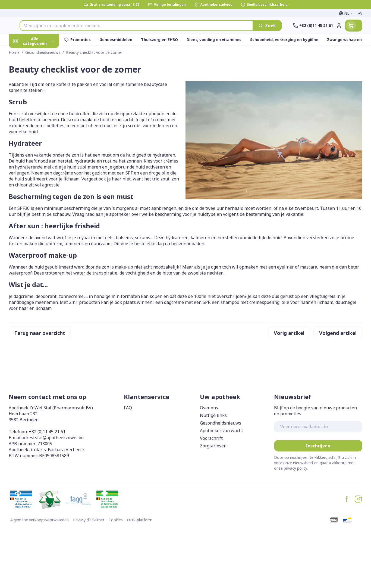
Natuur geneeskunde (43, 147)
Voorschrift (211, 438)
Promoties (24, 54)
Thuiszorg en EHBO (43, 161)
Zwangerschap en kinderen (43, 115)
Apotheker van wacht (221, 431)
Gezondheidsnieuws (220, 423)
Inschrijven (318, 446)
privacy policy (295, 468)
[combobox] (136, 25)
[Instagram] (358, 499)
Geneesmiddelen (43, 191)
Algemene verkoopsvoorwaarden (39, 519)
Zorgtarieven (213, 446)
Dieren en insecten (43, 176)
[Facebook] (347, 499)
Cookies (116, 519)
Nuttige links (213, 415)
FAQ (128, 408)
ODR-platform (139, 519)
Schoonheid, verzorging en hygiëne (43, 73)
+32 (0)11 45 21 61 (47, 432)
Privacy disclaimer (88, 519)
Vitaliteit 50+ (43, 132)
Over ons (209, 408)
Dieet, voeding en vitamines (43, 95)
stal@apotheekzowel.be (59, 438)
